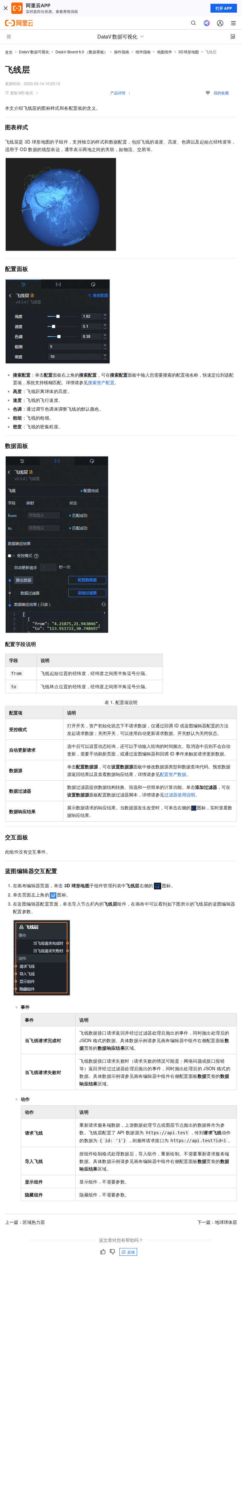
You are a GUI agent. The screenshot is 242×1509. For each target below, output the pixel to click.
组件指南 (143, 51)
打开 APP (224, 8)
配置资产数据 (173, 774)
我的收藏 (221, 92)
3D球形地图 (188, 51)
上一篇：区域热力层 (25, 1222)
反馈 (131, 1251)
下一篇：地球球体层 (217, 1222)
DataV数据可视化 (34, 51)
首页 (9, 52)
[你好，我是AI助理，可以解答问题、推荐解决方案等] (206, 23)
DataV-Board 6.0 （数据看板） (81, 51)
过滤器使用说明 (179, 794)
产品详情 (117, 92)
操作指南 (121, 51)
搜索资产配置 (101, 382)
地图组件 (164, 51)
